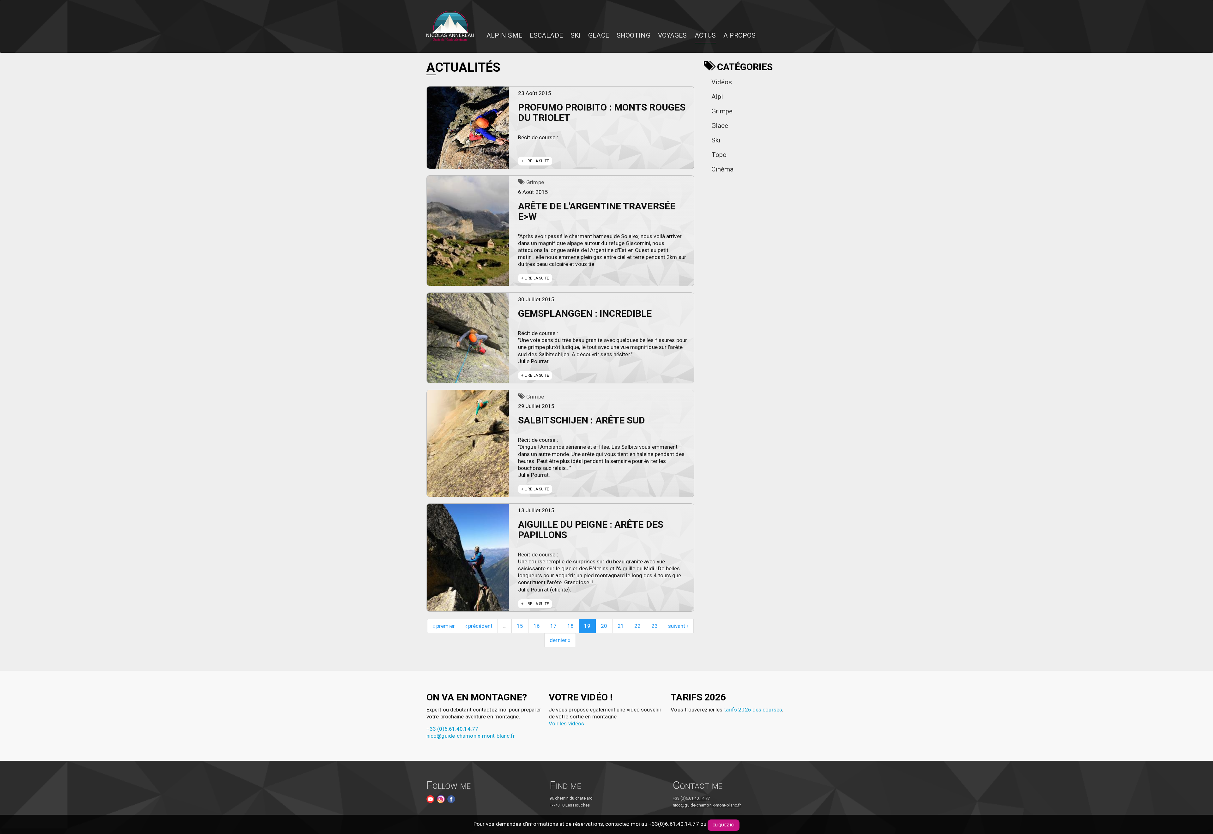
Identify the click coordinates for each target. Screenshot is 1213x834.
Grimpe (535, 182)
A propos (739, 35)
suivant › (678, 626)
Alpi (717, 96)
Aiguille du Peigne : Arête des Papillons (590, 529)
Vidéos (721, 82)
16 (537, 626)
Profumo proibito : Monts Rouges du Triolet (601, 112)
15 (520, 626)
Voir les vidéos (566, 723)
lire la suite (537, 161)
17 (553, 626)
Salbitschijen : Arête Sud (581, 420)
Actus (705, 35)
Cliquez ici (723, 825)
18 (570, 626)
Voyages (672, 35)
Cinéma (722, 169)
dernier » (560, 640)
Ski (575, 35)
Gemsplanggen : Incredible (585, 313)
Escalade (546, 35)
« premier (443, 626)
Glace (598, 35)
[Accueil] (452, 26)
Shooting (633, 35)
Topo (719, 155)
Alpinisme (504, 35)
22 (637, 626)
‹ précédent (478, 626)
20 (604, 626)
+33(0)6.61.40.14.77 (674, 824)
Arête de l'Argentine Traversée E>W (596, 211)
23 (654, 626)
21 (621, 626)
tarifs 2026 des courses (753, 709)
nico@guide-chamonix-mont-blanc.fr (470, 736)
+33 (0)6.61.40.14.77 (452, 729)
